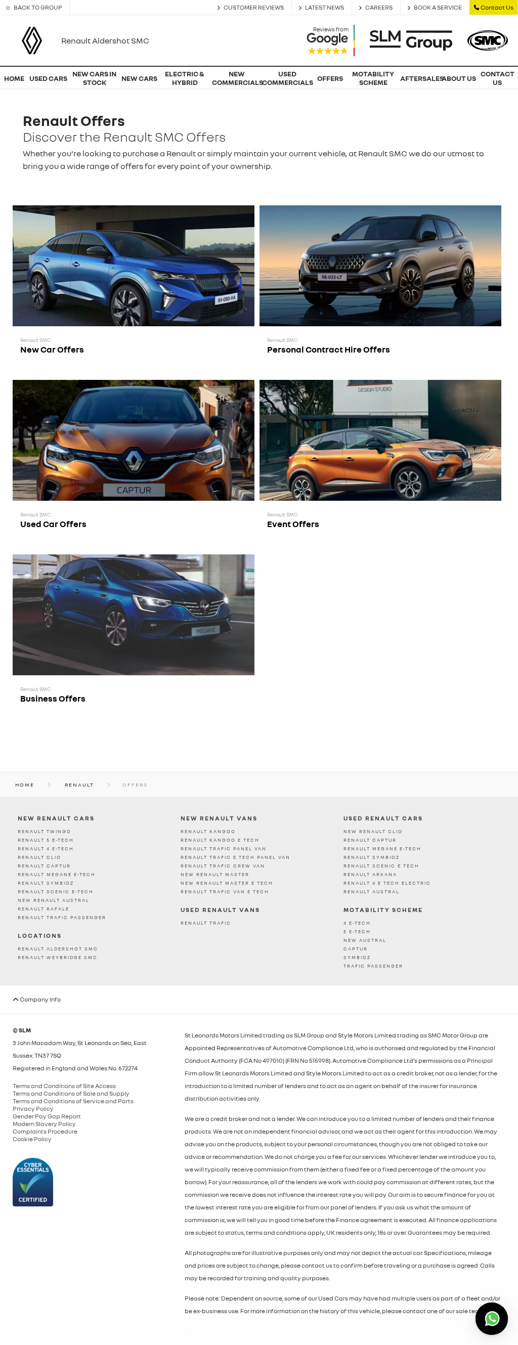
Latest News (324, 7)
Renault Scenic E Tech (381, 866)
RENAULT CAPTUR (44, 866)
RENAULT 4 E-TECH (46, 848)
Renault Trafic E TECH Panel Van (235, 857)
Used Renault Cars (383, 818)
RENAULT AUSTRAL (371, 891)
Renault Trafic (206, 923)
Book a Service (438, 7)
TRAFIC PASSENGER (373, 966)
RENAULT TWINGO (44, 831)
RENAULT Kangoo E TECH (220, 840)
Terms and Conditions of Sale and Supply (71, 1093)
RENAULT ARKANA (370, 874)
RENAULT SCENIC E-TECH (56, 891)
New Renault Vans (219, 818)
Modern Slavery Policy (44, 1123)
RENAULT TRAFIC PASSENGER (62, 917)
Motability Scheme (383, 910)
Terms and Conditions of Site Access (64, 1086)
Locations (40, 935)
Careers (379, 7)
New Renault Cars (56, 818)
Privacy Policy (33, 1108)
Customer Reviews (254, 7)
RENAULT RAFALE (43, 909)
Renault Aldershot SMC (58, 948)
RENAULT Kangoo (208, 831)
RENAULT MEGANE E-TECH (57, 874)
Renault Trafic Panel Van (224, 848)
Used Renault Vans (220, 910)
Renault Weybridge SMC (58, 957)
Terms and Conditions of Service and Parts (73, 1101)
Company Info (40, 999)
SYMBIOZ (357, 957)
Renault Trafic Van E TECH (225, 891)
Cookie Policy (32, 1139)
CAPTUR (355, 948)
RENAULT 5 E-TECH (46, 840)
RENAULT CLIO (39, 857)
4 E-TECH (357, 923)
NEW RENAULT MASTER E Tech (227, 883)
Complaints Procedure (45, 1131)
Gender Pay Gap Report (47, 1116)
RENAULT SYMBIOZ (46, 883)
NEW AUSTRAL (364, 940)
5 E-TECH (357, 931)
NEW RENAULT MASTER (215, 874)
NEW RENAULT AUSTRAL (54, 900)
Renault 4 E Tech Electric (387, 883)
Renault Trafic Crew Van (223, 866)
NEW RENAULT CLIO (373, 831)
